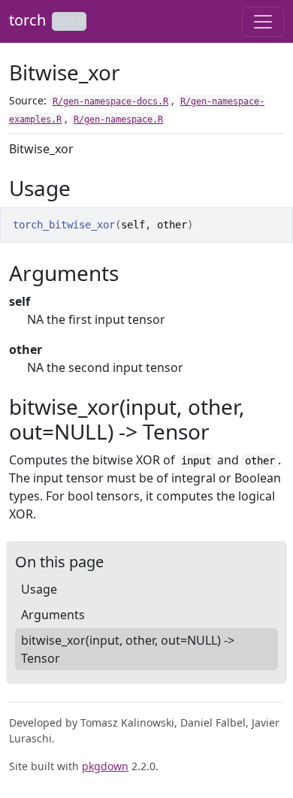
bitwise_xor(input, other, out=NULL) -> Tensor (127, 649)
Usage (39, 589)
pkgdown (105, 766)
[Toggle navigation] (263, 22)
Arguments (53, 614)
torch (27, 20)
